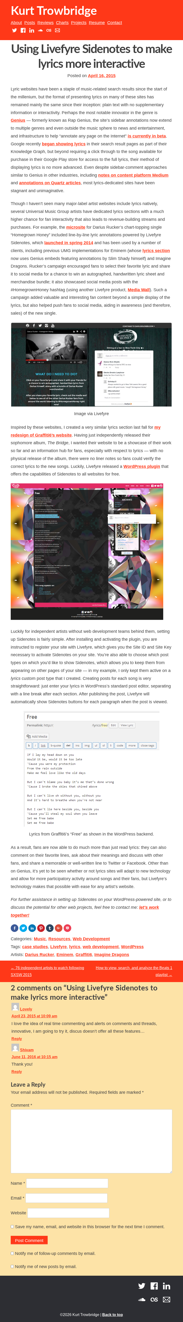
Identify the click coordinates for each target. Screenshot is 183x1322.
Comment (21, 1105)
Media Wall (139, 289)
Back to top (112, 1315)
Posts (29, 22)
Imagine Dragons (111, 954)
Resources (59, 938)
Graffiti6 (84, 954)
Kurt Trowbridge (54, 11)
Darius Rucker (39, 954)
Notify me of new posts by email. (46, 1266)
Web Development (91, 938)
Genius (18, 120)
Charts (62, 22)
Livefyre (58, 946)
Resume (97, 22)
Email (17, 1198)
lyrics (74, 946)
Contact (114, 22)
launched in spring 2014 (68, 242)
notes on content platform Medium (133, 175)
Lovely (26, 1009)
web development (101, 946)
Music (40, 938)
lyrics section (156, 250)
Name (18, 1183)
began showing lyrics (64, 144)
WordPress (132, 946)
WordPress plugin (141, 466)
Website (18, 1213)
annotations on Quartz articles (50, 182)
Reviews (45, 22)
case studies (35, 946)
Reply (16, 1039)
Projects (78, 22)
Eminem (64, 954)
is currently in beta (147, 136)
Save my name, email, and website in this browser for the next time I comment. (90, 1226)
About (16, 22)
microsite (75, 227)
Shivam (27, 1050)
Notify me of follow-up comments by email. (55, 1253)
